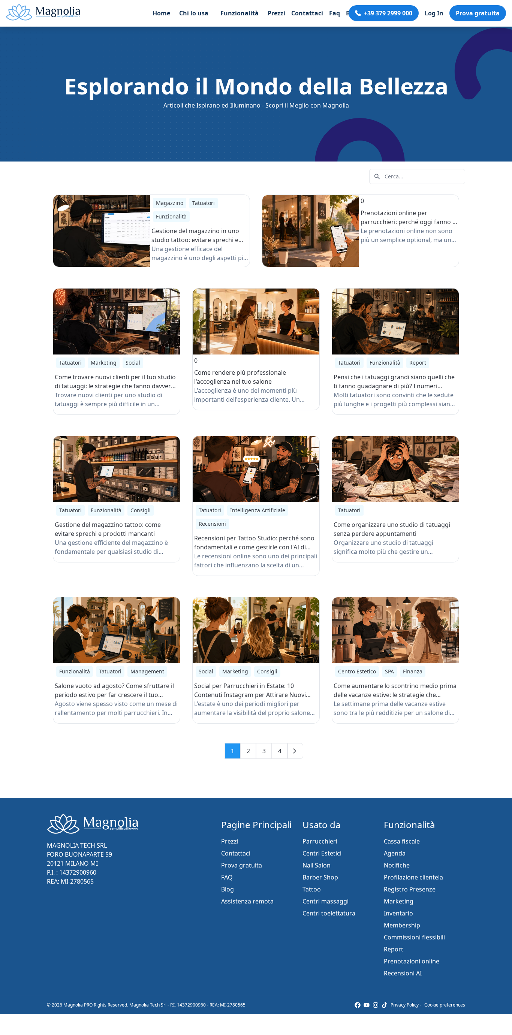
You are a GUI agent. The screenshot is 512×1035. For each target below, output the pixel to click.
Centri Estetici (321, 853)
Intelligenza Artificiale (257, 510)
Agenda (395, 853)
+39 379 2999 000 (388, 13)
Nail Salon (316, 865)
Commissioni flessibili (414, 937)
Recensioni (212, 523)
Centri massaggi (325, 901)
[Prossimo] (295, 750)
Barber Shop (320, 877)
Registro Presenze (410, 889)
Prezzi (276, 13)
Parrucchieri (319, 841)
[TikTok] (385, 1005)
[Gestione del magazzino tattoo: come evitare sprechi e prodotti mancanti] (116, 469)
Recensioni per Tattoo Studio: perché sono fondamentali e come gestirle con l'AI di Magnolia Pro (254, 547)
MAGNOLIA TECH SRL (77, 845)
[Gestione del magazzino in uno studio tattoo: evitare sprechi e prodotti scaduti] (101, 231)
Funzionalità (171, 216)
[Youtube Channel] (367, 1005)
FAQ (227, 877)
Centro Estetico (357, 671)
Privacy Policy (405, 1005)
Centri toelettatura (328, 913)
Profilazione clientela (413, 877)
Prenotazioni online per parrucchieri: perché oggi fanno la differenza (409, 222)
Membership (402, 925)
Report (417, 362)
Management (147, 671)
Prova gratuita (478, 13)
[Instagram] (376, 1005)
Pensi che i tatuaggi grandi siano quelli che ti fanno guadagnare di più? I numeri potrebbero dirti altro (394, 386)
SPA (389, 671)
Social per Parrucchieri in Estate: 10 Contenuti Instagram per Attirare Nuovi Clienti (250, 695)
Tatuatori (203, 202)
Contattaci (307, 13)
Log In (434, 13)
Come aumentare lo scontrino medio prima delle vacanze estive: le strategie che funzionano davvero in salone (395, 695)
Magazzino (169, 202)
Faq (334, 13)
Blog (227, 889)
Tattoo (311, 889)
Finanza (412, 671)
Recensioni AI (403, 973)
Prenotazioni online (411, 961)
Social (133, 362)
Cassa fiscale (402, 841)
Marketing (104, 362)
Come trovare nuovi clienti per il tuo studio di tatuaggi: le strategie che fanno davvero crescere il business (115, 386)
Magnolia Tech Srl (147, 1005)
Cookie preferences (444, 1005)
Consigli (140, 510)
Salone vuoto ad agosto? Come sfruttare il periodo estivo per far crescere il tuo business (114, 695)
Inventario (398, 913)
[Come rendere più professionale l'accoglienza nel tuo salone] (256, 321)
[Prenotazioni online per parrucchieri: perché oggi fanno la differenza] (310, 231)
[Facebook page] (358, 1005)
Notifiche (397, 865)
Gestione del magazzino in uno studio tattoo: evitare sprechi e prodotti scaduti (195, 240)
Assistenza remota (247, 901)
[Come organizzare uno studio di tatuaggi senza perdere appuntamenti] (395, 469)
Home (161, 13)
